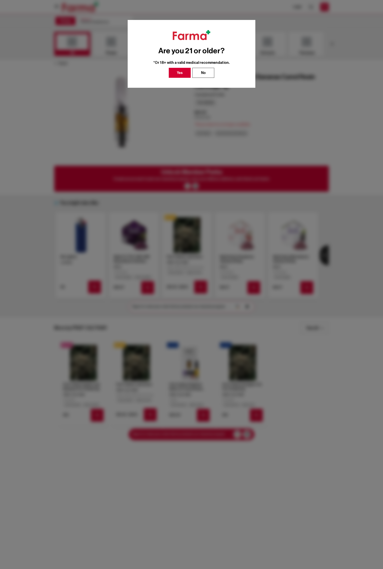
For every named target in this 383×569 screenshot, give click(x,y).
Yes (180, 73)
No (203, 73)
